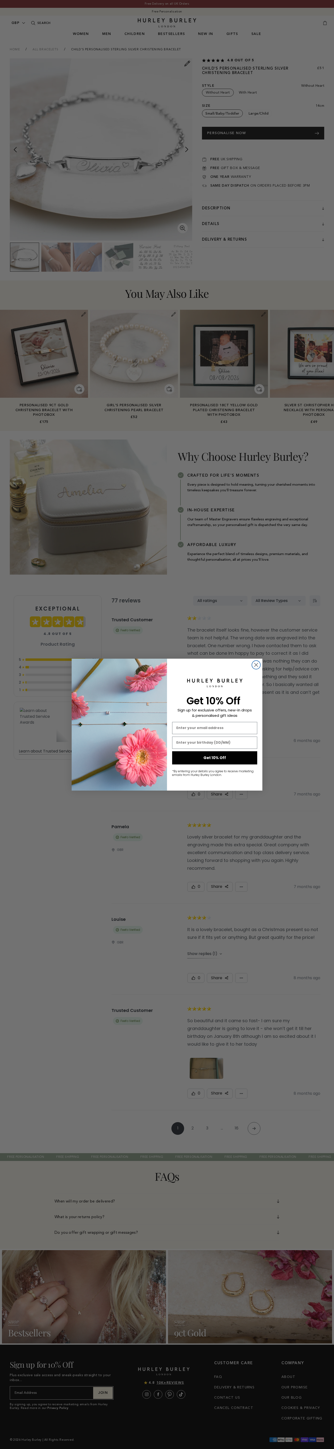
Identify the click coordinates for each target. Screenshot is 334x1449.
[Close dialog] (256, 665)
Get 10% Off (214, 757)
